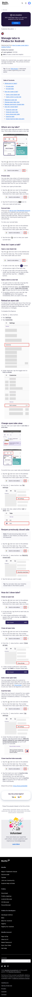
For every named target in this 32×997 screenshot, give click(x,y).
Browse (5, 10)
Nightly (3, 923)
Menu (25, 3)
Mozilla (5, 861)
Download (4, 893)
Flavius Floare (20, 812)
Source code (5, 874)
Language (4, 958)
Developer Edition (7, 915)
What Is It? (4, 939)
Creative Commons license (21, 978)
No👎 (20, 797)
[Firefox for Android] (16, 33)
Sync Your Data (6, 945)
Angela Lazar (5, 811)
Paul (28, 809)
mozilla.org (4, 982)
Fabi (9, 811)
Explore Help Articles (8, 883)
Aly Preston (27, 811)
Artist (24, 809)
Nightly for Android (7, 926)
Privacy (3, 988)
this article (17, 685)
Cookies (3, 991)
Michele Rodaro (6, 809)
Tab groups (14, 68)
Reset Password (6, 942)
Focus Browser (6, 905)
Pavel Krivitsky (20, 811)
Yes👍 (14, 797)
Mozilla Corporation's (11, 970)
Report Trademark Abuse (9, 871)
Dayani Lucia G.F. (12, 812)
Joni (22, 809)
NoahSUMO (13, 809)
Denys (14, 811)
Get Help (4, 948)
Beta (2, 918)
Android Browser (6, 899)
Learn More (16, 844)
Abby (12, 811)
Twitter (3, 877)
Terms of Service (6, 985)
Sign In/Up (4, 936)
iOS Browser (5, 902)
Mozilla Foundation (15, 972)
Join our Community (7, 880)
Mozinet (19, 809)
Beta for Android (6, 921)
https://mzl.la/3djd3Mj (20, 786)
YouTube (5, 966)
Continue (16, 23)
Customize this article (7, 29)
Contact (3, 994)
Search (22, 3)
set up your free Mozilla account (19, 210)
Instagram (8, 966)
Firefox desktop (6, 896)
